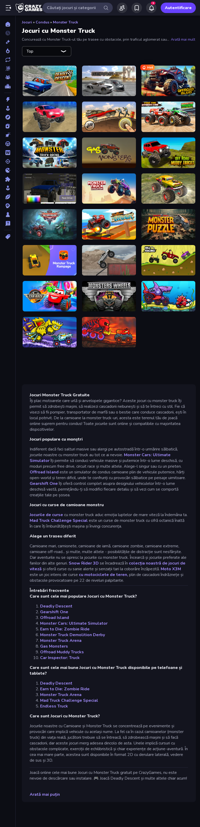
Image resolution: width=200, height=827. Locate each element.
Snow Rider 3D (84, 563)
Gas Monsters (54, 646)
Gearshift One (44, 483)
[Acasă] (7, 24)
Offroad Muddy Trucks (62, 652)
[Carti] (7, 126)
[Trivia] (7, 223)
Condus (42, 22)
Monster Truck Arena (61, 640)
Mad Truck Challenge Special (59, 520)
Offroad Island (44, 472)
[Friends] (122, 8)
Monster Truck (65, 22)
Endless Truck (54, 706)
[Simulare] (7, 188)
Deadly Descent (56, 606)
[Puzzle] (7, 179)
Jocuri (27, 22)
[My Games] (137, 8)
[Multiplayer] (7, 77)
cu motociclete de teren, (103, 575)
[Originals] (7, 68)
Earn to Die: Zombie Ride (65, 629)
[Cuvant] (7, 152)
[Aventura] (7, 117)
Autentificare (178, 8)
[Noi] (7, 41)
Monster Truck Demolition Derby (72, 635)
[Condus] (7, 143)
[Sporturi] (7, 196)
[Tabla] (7, 214)
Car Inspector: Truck (60, 658)
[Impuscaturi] (7, 161)
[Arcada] (7, 108)
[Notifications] (151, 8)
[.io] (7, 170)
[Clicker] (7, 134)
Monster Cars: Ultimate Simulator (74, 623)
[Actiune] (7, 99)
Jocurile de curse (46, 515)
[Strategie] (7, 205)
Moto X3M (171, 569)
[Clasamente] (7, 86)
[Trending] (7, 50)
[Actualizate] (7, 59)
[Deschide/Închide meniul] (8, 8)
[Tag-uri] (7, 236)
